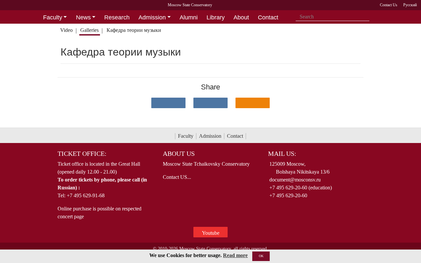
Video (66, 30)
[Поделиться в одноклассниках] (252, 103)
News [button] (83, 17)
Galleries (89, 30)
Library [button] (216, 17)
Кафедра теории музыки (134, 30)
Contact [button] (268, 17)
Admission (210, 136)
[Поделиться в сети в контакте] (168, 103)
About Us (179, 153)
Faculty (185, 136)
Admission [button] (152, 17)
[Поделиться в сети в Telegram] (210, 103)
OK (261, 256)
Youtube (210, 233)
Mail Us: (282, 153)
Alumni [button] (189, 17)
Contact (235, 136)
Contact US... (177, 177)
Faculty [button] (52, 17)
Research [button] (117, 17)
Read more (235, 255)
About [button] (241, 17)
